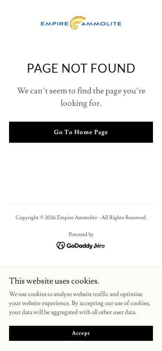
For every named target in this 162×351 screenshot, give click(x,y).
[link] (81, 23)
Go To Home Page (81, 132)
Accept (81, 333)
